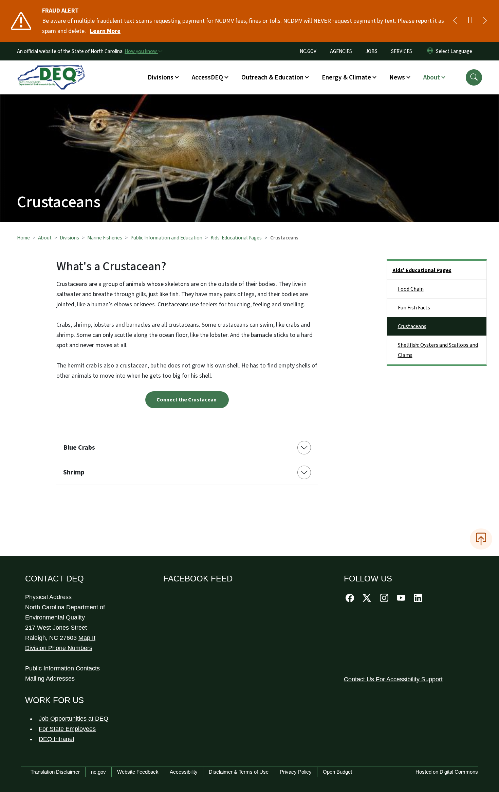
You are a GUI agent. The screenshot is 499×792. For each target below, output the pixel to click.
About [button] (431, 77)
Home (23, 237)
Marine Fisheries (104, 237)
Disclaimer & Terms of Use (239, 772)
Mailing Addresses (50, 678)
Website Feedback (138, 772)
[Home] (51, 69)
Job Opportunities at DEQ (73, 718)
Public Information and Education (166, 237)
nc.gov (98, 772)
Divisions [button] (160, 77)
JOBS (371, 51)
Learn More (105, 31)
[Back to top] (481, 539)
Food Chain (411, 289)
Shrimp (74, 472)
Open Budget (337, 772)
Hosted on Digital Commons (446, 772)
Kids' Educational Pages (236, 237)
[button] (474, 77)
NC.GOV (308, 51)
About (45, 237)
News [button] (397, 77)
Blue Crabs (79, 447)
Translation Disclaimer (55, 772)
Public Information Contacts (62, 668)
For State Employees (67, 728)
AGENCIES (341, 51)
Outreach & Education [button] (272, 77)
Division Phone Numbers (58, 648)
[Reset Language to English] (430, 51)
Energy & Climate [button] (346, 77)
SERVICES (401, 51)
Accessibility (184, 772)
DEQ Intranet (56, 739)
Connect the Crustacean (187, 399)
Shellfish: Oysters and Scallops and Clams (438, 350)
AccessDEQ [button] (207, 77)
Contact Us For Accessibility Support (393, 679)
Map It (86, 637)
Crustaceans (412, 326)
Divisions (69, 237)
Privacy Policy (296, 772)
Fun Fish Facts (414, 307)
